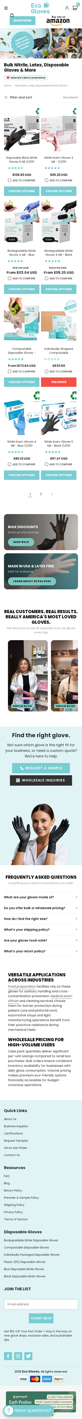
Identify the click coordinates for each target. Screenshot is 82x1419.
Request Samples (16, 1141)
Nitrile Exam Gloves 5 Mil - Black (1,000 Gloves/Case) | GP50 (58, 444)
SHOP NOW (22, 20)
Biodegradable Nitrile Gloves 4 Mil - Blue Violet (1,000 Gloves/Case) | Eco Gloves (22, 253)
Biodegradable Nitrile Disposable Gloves (31, 1240)
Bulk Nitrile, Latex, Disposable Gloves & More (41, 85)
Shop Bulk (21, 542)
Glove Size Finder (15, 1148)
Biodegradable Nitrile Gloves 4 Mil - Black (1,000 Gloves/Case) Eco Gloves (59, 253)
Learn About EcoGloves (32, 581)
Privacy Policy (13, 1212)
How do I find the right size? (26, 919)
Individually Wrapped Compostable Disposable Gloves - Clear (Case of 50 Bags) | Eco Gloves (58, 351)
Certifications (13, 1133)
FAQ (7, 1176)
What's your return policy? (25, 951)
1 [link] (30, 494)
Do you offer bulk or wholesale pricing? (34, 908)
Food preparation (22, 986)
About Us (10, 1119)
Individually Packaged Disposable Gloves (32, 1255)
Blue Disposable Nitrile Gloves (24, 1269)
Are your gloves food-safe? (25, 940)
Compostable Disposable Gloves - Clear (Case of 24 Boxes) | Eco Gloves (21, 351)
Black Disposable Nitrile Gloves (24, 1276)
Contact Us (12, 1155)
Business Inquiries (16, 1126)
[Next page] (51, 494)
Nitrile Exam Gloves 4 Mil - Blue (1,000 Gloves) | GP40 (21, 444)
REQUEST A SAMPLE (43, 768)
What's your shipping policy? (27, 930)
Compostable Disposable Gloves (26, 1248)
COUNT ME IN (41, 1318)
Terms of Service (16, 1219)
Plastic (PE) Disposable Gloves (24, 1262)
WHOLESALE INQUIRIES (43, 780)
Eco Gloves (30, 1371)
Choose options (22, 191)
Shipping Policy (14, 1205)
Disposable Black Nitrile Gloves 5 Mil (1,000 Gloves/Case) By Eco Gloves (21, 160)
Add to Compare (24, 180)
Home (7, 85)
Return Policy (13, 1190)
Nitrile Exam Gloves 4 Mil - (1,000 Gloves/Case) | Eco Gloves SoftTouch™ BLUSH (58, 160)
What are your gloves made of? (29, 897)
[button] (6, 8)
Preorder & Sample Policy (21, 1198)
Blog (7, 1183)
